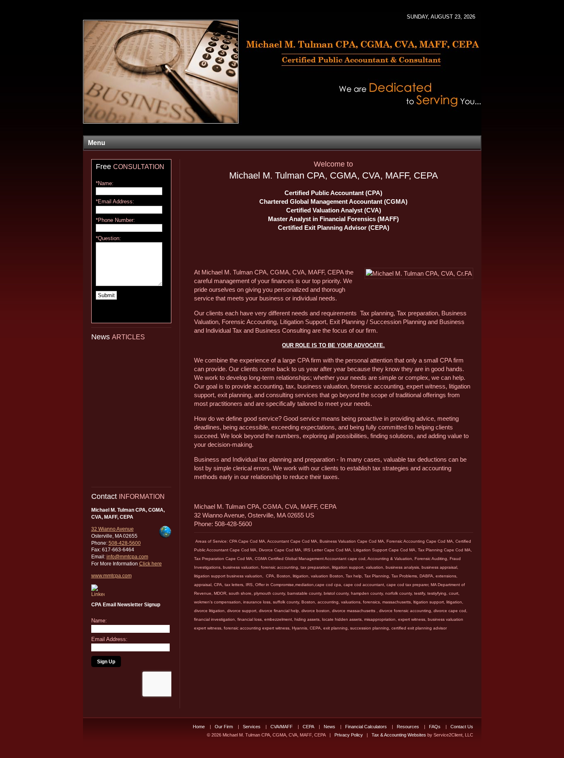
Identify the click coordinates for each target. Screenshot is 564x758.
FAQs (435, 726)
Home (199, 726)
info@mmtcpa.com (127, 557)
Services (252, 726)
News (330, 726)
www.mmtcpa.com (111, 576)
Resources (408, 726)
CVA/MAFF (282, 726)
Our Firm (224, 726)
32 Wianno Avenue (112, 529)
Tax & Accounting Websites (399, 734)
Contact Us (461, 726)
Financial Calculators (366, 726)
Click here (150, 564)
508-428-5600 (125, 543)
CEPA (309, 726)
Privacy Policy (348, 734)
